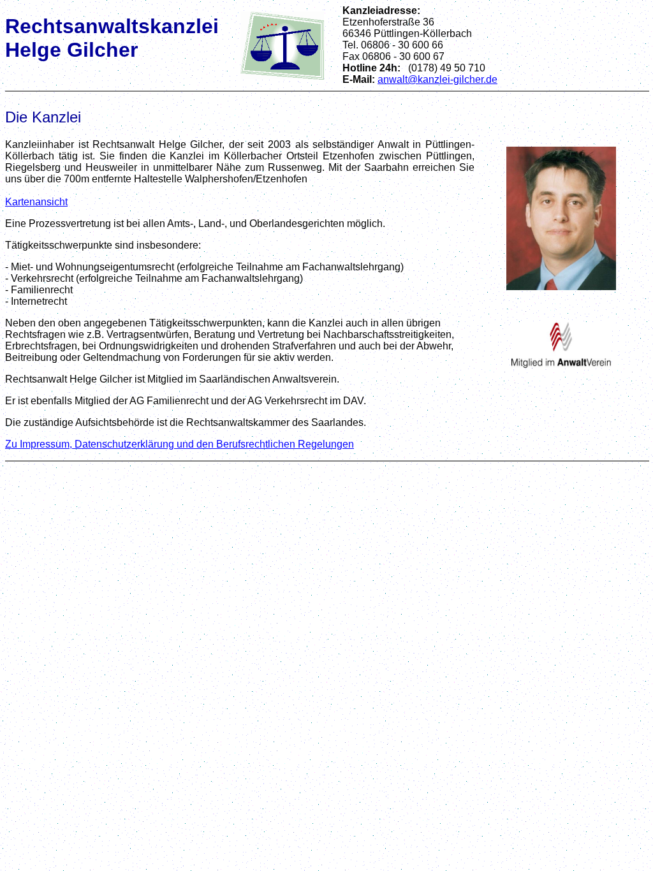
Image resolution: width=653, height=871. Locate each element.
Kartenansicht (36, 201)
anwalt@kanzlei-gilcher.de (437, 79)
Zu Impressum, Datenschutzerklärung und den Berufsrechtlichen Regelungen (179, 444)
